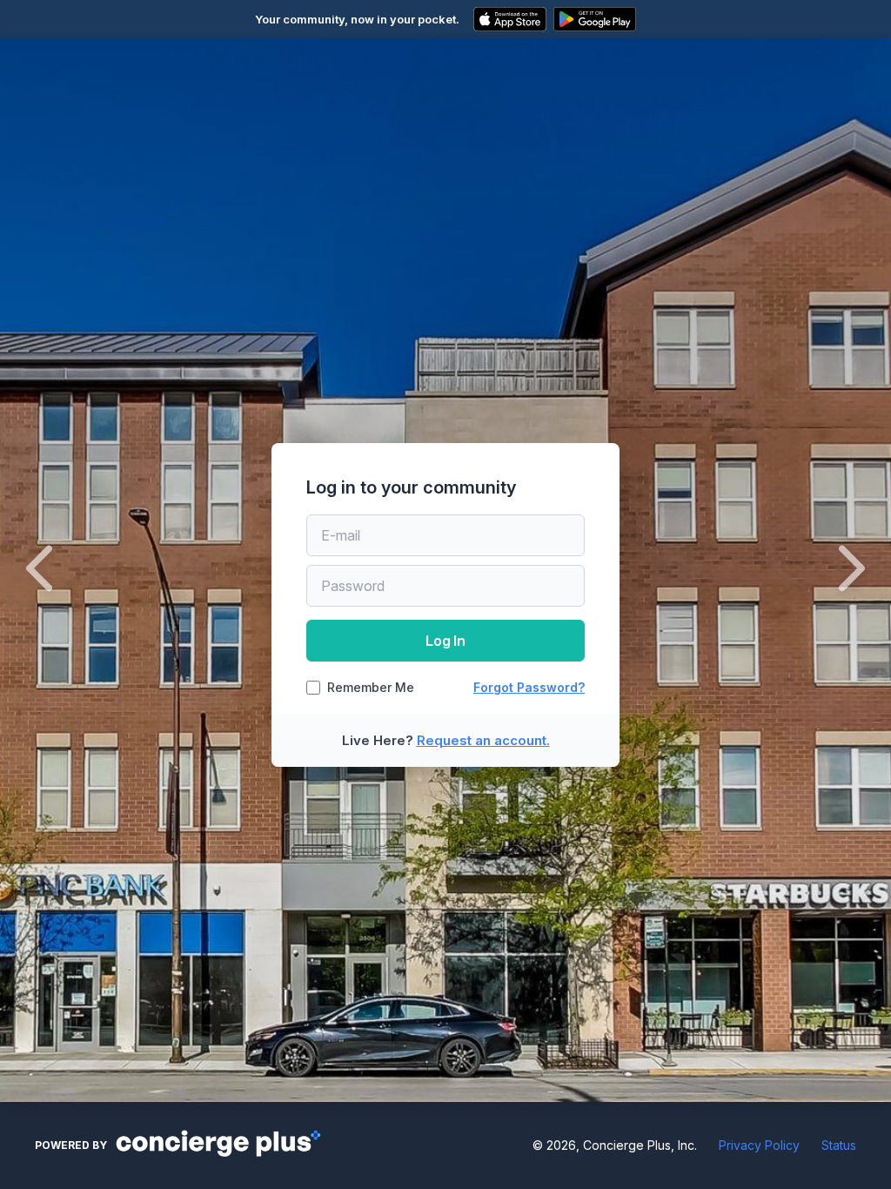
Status (838, 1145)
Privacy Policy (759, 1145)
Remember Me (370, 688)
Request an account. (483, 740)
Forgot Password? (529, 687)
